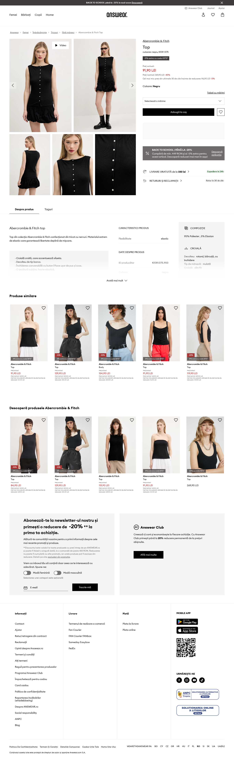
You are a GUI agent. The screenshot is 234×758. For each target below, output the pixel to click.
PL (193, 746)
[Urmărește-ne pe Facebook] (179, 680)
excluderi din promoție (59, 557)
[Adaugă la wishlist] (221, 112)
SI (203, 746)
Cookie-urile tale (90, 747)
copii (38, 14)
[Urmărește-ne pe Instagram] (186, 680)
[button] (184, 101)
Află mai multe (148, 554)
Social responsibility (26, 712)
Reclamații (21, 642)
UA (213, 746)
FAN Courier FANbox (80, 636)
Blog (17, 725)
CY (161, 746)
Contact (19, 623)
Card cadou (21, 685)
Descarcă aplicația (217, 153)
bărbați (26, 14)
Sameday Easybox (79, 642)
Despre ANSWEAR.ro (26, 706)
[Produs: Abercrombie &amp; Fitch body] (117, 333)
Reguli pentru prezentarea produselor (36, 666)
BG (156, 746)
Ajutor (18, 629)
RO (198, 746)
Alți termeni (21, 660)
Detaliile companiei (70, 747)
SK (208, 746)
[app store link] (187, 630)
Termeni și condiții (24, 654)
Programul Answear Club (29, 673)
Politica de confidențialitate (30, 691)
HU (183, 746)
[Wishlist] (213, 15)
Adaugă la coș (178, 112)
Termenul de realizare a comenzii (87, 623)
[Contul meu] (203, 15)
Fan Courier (75, 629)
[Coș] (222, 15)
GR (172, 746)
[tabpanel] (117, 249)
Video (63, 45)
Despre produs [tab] (24, 209)
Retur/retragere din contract (31, 636)
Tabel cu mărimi (216, 92)
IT (188, 746)
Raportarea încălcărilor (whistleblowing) (28, 699)
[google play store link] (187, 622)
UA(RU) (221, 746)
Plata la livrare (131, 623)
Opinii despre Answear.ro (29, 648)
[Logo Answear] (117, 14)
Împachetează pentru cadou (31, 679)
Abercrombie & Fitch (156, 41)
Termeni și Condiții (49, 747)
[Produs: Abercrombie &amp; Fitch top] (29, 333)
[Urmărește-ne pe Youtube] (194, 680)
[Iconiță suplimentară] (197, 694)
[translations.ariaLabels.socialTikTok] (202, 680)
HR (178, 746)
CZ (167, 746)
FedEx (72, 648)
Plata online (129, 629)
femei (13, 14)
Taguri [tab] (49, 209)
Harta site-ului (108, 747)
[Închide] (222, 2)
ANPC (18, 719)
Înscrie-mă (85, 587)
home (50, 14)
